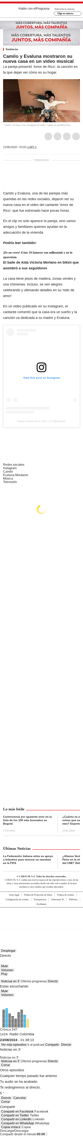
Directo (53, 981)
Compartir (52, 1044)
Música (8, 478)
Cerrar (5, 1065)
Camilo (8, 471)
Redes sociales (13, 464)
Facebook (48, 136)
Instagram (10, 468)
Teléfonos (73, 899)
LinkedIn (67, 136)
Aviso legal (14, 895)
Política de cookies (65, 895)
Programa (42, 8)
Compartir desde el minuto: (22, 1134)
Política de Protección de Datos (38, 895)
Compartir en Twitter (15, 1115)
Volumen (7, 970)
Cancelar (19, 1097)
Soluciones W (57, 899)
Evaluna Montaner (15, 475)
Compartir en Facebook (17, 1111)
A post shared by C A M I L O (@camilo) (41, 421)
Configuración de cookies (17, 899)
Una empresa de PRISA (41, 915)
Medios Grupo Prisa (41, 925)
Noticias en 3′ (10, 981)
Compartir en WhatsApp (17, 1123)
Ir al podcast (36, 1044)
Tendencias (11, 49)
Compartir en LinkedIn (16, 1119)
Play (4, 974)
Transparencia (40, 899)
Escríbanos (41, 904)
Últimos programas (34, 981)
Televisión (10, 482)
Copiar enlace (10, 1127)
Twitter (57, 136)
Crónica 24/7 (9, 1029)
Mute (4, 966)
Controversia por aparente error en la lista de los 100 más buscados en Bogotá (27, 820)
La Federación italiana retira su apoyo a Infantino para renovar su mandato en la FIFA (28, 860)
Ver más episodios (13, 1044)
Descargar (7, 1130)
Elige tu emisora (65, 13)
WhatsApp (76, 136)
